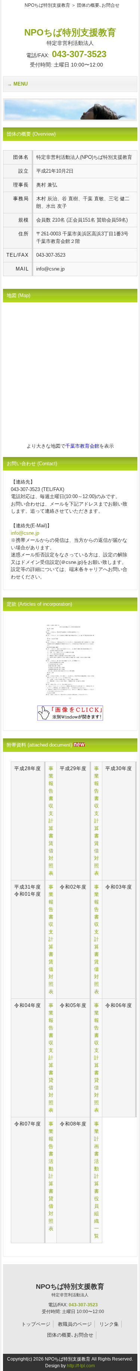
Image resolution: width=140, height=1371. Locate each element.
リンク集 (109, 1324)
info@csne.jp (25, 533)
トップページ (35, 1324)
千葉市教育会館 (82, 446)
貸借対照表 (51, 1095)
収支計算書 (51, 821)
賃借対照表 (51, 858)
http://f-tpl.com (81, 1365)
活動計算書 (51, 1176)
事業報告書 (51, 783)
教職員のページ (75, 1324)
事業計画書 (96, 1139)
